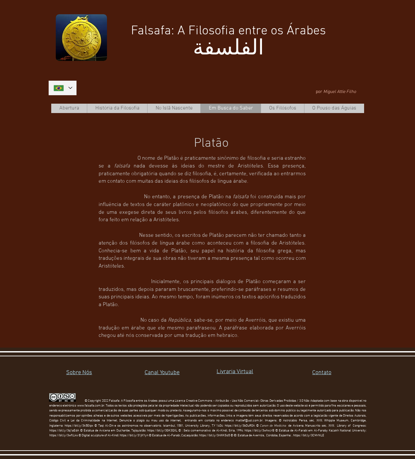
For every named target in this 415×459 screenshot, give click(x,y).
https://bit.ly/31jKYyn (134, 435)
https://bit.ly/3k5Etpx (80, 426)
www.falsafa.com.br (90, 406)
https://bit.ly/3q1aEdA (64, 431)
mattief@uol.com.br (249, 421)
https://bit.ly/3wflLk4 (63, 435)
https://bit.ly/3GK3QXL (162, 431)
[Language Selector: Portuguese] (63, 88)
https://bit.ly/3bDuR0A (240, 426)
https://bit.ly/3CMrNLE (308, 435)
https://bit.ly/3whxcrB (259, 431)
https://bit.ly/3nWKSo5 (214, 435)
